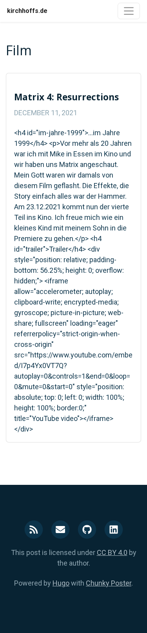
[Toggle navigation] (129, 11)
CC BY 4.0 (112, 552)
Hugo (61, 583)
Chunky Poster (108, 583)
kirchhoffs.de (27, 11)
